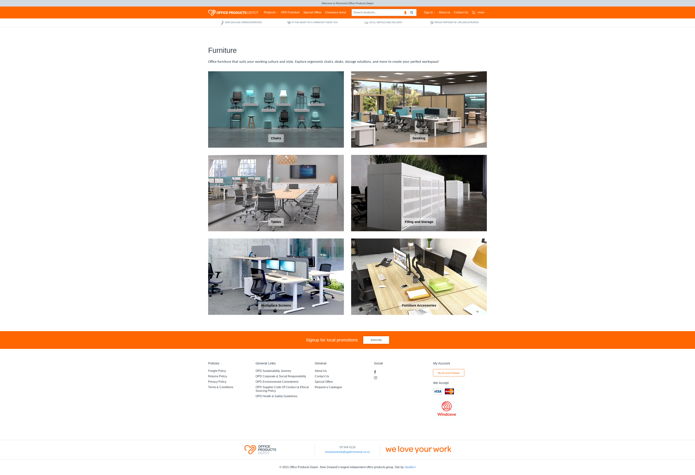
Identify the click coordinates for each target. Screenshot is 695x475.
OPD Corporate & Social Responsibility (281, 376)
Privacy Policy (217, 381)
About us (444, 12)
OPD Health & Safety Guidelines (276, 396)
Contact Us (461, 12)
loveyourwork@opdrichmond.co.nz (347, 451)
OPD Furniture (290, 12)
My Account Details (449, 372)
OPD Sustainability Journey (273, 370)
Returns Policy (217, 376)
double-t (410, 467)
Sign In (428, 12)
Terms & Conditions (220, 387)
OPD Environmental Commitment (277, 381)
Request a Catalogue (328, 387)
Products (269, 12)
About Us (321, 370)
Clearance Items (335, 12)
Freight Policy (217, 370)
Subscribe (376, 339)
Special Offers (312, 12)
